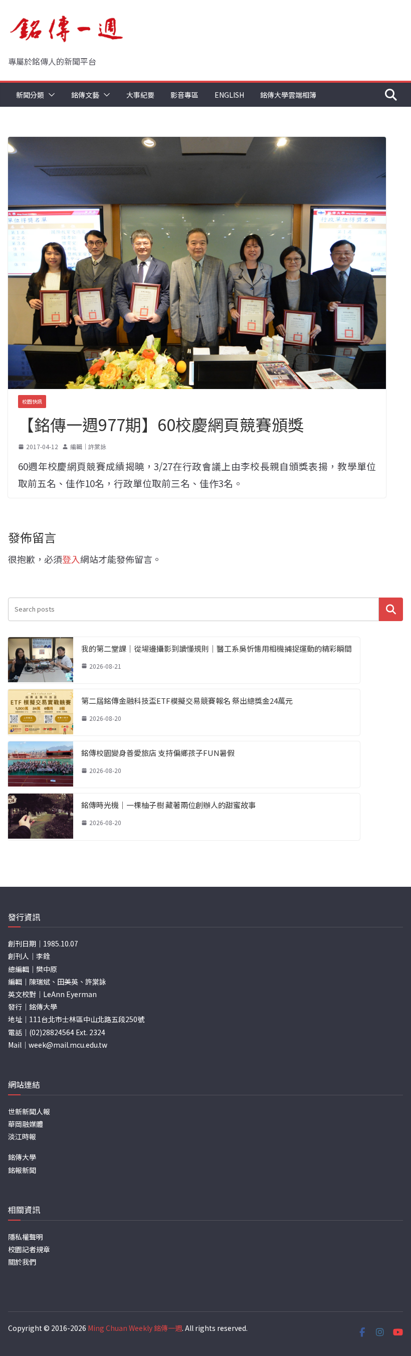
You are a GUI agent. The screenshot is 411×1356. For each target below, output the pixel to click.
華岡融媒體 (25, 1124)
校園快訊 (32, 401)
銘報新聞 (22, 1170)
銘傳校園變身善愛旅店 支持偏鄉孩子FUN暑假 (158, 752)
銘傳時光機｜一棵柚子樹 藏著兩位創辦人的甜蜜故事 (168, 805)
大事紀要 (140, 95)
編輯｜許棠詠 (88, 446)
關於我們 (22, 1262)
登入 (71, 558)
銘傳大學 (22, 1157)
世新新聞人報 (29, 1111)
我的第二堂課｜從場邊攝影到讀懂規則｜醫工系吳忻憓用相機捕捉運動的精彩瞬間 (216, 648)
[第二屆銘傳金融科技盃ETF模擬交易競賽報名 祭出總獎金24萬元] (40, 712)
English (229, 95)
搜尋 (390, 609)
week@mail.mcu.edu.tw (68, 1045)
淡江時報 (22, 1136)
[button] (49, 95)
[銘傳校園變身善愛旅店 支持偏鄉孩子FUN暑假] (40, 764)
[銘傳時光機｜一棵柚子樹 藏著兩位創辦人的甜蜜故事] (40, 817)
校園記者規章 (29, 1249)
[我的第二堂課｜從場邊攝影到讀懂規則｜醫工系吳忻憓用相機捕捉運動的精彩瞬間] (40, 660)
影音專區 (184, 95)
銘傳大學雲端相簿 (288, 95)
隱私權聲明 (25, 1237)
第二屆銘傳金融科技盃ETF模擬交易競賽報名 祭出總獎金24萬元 (187, 700)
